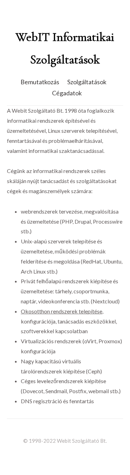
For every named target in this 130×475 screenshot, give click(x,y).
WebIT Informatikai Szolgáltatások (65, 48)
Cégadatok (67, 93)
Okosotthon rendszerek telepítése (61, 311)
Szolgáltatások (86, 82)
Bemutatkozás (39, 82)
